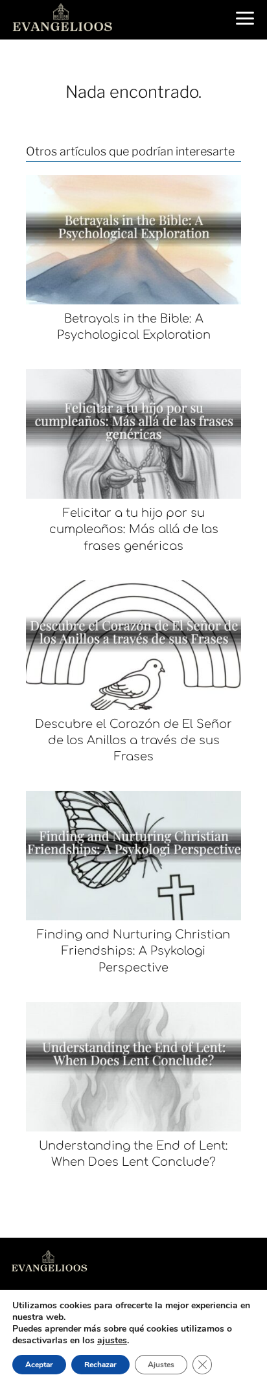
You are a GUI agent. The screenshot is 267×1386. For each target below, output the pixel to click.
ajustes (112, 1340)
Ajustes (161, 1364)
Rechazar (100, 1364)
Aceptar (39, 1364)
